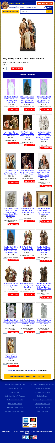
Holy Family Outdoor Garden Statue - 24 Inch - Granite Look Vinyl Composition (44, 99)
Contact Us (20, 7)
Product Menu (11, 12)
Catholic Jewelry (42, 396)
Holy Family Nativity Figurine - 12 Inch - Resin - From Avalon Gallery (27, 134)
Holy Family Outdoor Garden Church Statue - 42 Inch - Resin (11, 322)
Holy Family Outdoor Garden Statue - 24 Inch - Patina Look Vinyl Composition (27, 99)
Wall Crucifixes (42, 411)
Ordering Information (17, 376)
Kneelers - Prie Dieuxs (15, 407)
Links (43, 376)
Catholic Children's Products (15, 396)
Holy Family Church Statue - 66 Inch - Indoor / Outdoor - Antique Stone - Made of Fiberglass (10, 212)
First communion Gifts (42, 404)
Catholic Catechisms (42, 392)
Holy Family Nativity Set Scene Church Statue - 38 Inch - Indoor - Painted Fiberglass (44, 174)
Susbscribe (12, 7)
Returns (28, 376)
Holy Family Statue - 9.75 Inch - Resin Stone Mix (27, 285)
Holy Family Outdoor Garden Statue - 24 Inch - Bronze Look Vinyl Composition (11, 249)
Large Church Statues (42, 407)
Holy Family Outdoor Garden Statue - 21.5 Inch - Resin (43, 322)
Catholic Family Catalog (16, 3)
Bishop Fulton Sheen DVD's (15, 385)
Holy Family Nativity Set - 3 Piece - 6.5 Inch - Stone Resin (11, 133)
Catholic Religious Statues (42, 400)
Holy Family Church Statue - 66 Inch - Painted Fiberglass (27, 210)
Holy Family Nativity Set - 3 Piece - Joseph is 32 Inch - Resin (27, 172)
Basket (49, 7)
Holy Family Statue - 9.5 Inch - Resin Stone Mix (10, 285)
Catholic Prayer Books (15, 400)
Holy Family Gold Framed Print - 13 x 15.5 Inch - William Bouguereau (43, 211)
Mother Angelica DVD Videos (15, 411)
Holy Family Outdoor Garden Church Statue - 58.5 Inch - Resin (27, 322)
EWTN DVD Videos (15, 404)
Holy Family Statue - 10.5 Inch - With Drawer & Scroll (27, 248)
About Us (36, 376)
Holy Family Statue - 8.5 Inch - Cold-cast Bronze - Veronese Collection (44, 249)
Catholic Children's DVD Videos (42, 385)
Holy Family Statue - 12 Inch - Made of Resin (11, 356)
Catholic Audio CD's (15, 388)
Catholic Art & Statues (42, 388)
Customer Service (30, 7)
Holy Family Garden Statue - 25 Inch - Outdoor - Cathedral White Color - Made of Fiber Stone (43, 135)
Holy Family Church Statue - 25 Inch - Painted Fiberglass (11, 172)
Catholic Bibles (15, 392)
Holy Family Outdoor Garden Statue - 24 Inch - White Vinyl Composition (11, 99)
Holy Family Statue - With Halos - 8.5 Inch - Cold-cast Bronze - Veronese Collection (43, 286)
